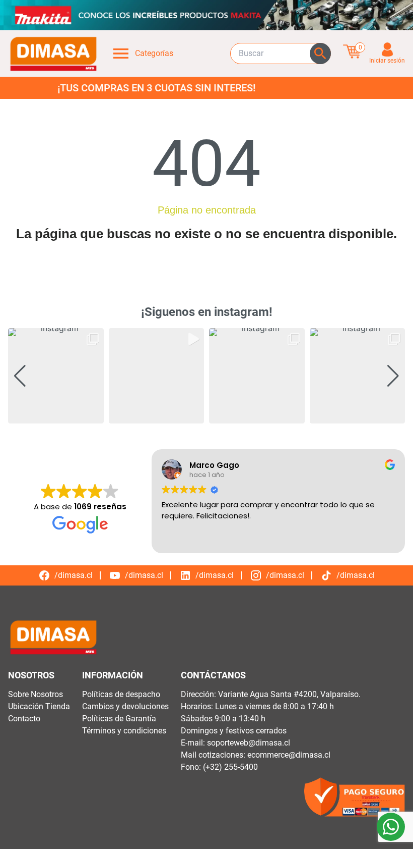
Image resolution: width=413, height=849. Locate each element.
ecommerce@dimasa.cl (288, 755)
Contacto (24, 718)
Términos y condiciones (124, 730)
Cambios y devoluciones (125, 706)
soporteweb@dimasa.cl (248, 743)
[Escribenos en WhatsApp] (391, 827)
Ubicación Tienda (39, 706)
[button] (206, 416)
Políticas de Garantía (119, 718)
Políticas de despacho (121, 694)
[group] (56, 376)
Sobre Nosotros (35, 694)
